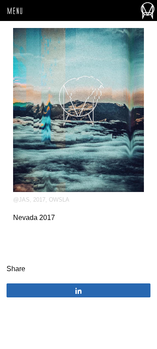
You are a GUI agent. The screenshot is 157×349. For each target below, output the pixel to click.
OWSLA (59, 199)
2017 (39, 199)
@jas (21, 199)
